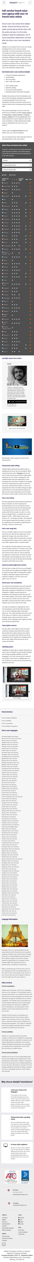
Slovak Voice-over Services (9, 881)
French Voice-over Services (9, 798)
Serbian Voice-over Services (9, 879)
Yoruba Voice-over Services (9, 913)
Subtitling (4, 1219)
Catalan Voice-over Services (9, 772)
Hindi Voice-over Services (9, 816)
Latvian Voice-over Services (9, 844)
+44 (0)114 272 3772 (18, 1192)
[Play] (9, 401)
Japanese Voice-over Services (10, 830)
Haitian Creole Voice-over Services (11, 810)
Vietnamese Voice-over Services (11, 909)
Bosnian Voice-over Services (9, 760)
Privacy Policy (21, 1229)
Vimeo (21, 1219)
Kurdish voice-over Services (9, 838)
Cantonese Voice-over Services (10, 770)
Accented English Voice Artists (10, 736)
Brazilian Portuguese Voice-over (10, 762)
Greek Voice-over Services (9, 806)
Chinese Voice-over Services (10, 774)
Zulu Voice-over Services (8, 915)
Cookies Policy (21, 1234)
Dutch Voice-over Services (9, 784)
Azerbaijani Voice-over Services (10, 756)
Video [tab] (26, 179)
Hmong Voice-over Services (9, 818)
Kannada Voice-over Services (10, 832)
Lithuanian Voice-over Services (10, 846)
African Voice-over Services (9, 740)
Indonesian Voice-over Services (10, 824)
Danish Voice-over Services (9, 780)
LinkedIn (21, 1221)
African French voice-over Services (11, 738)
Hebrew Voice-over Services (9, 814)
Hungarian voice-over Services (10, 820)
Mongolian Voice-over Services (10, 863)
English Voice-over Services (9, 786)
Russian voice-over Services (9, 877)
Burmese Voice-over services (10, 766)
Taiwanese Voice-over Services (10, 893)
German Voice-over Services (10, 804)
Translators (4, 1240)
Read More (12, 404)
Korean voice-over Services (9, 836)
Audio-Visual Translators (7, 1238)
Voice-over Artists (6, 1236)
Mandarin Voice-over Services (10, 854)
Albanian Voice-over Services (10, 744)
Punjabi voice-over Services (9, 873)
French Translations (7, 723)
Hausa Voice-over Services (9, 812)
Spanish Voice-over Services (9, 885)
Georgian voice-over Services (10, 802)
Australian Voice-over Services (10, 754)
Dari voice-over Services (8, 782)
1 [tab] (12, 179)
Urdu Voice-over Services (9, 907)
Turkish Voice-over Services (9, 903)
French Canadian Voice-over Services (12, 796)
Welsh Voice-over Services (9, 911)
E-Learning (4, 1225)
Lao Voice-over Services (8, 840)
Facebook (22, 1217)
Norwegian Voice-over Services (10, 867)
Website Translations (6, 1230)
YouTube (21, 1223)
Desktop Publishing (6, 1223)
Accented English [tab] (21, 179)
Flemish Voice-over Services (9, 794)
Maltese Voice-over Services (9, 852)
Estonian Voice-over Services (10, 788)
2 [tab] (14, 179)
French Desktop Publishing (9, 718)
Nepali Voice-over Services (9, 865)
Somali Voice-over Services (9, 883)
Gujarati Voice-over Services (9, 808)
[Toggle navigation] (4, 2)
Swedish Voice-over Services (10, 889)
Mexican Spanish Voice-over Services (12, 859)
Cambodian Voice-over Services (10, 768)
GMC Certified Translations (8, 1227)
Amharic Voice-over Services (10, 748)
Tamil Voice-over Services (9, 895)
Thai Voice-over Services (8, 897)
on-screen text (22, 117)
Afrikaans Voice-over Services (10, 742)
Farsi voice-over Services (9, 790)
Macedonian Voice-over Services (11, 849)
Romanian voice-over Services (10, 875)
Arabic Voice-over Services (9, 750)
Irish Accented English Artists (10, 826)
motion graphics (27, 112)
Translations (4, 1217)
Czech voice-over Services (9, 778)
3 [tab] (16, 179)
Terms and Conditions (23, 1232)
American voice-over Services (10, 746)
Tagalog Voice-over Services (9, 891)
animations (8, 114)
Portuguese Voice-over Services (10, 871)
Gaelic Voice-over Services (9, 800)
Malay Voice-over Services (9, 851)
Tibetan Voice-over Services (9, 899)
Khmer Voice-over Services (9, 834)
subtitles (10, 117)
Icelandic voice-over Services (10, 822)
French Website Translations (10, 726)
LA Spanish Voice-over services (10, 842)
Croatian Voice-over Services (10, 776)
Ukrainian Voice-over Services (10, 905)
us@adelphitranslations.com (20, 1205)
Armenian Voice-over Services (10, 752)
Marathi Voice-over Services (9, 856)
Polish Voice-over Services (9, 869)
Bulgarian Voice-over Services (10, 764)
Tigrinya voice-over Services (9, 901)
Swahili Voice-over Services (9, 887)
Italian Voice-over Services (9, 828)
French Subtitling (6, 720)
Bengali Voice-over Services (9, 758)
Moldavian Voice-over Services (10, 861)
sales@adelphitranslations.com (20, 1194)
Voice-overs (4, 1221)
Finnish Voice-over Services (9, 792)
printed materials (17, 114)
